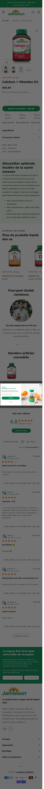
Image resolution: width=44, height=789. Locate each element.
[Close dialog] (41, 385)
